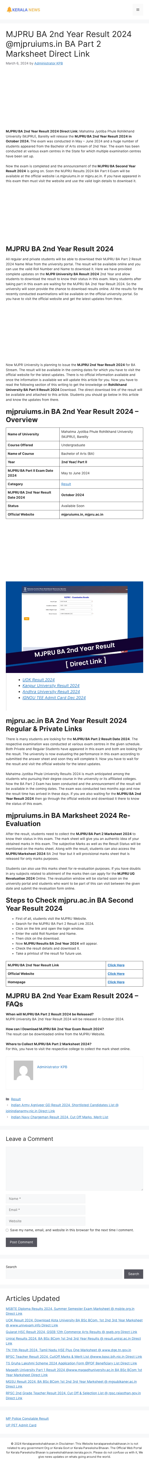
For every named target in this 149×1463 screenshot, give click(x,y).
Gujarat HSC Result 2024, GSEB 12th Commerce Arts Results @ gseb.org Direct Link (71, 1332)
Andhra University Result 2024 (51, 691)
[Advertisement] (74, 100)
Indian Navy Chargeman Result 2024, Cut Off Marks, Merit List (59, 1117)
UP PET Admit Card (21, 1425)
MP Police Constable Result (27, 1419)
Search (11, 1267)
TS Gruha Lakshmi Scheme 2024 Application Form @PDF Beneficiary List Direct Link (71, 1363)
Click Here (116, 965)
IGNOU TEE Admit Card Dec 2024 (54, 697)
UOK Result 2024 (39, 679)
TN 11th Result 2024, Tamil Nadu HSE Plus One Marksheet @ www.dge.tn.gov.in (68, 1350)
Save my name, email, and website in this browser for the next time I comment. (72, 1230)
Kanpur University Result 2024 (51, 685)
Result (66, 484)
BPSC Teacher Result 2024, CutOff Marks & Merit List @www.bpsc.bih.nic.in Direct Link (74, 1357)
